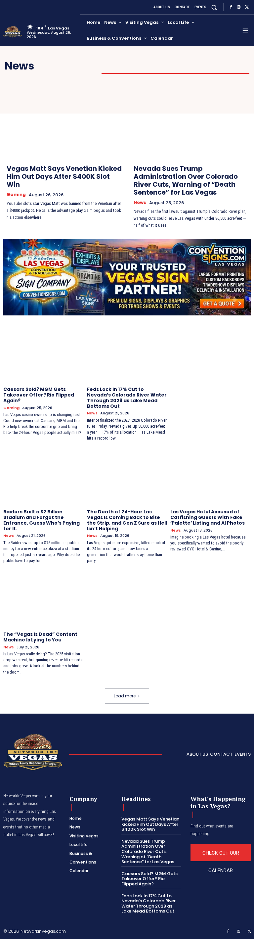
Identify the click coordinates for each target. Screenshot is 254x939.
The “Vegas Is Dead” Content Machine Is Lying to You (40, 637)
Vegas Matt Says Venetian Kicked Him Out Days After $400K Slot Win (64, 176)
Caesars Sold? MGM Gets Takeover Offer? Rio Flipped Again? (38, 395)
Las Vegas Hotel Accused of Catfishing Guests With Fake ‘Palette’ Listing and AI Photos (207, 517)
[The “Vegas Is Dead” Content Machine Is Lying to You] (43, 598)
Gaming (236, 66)
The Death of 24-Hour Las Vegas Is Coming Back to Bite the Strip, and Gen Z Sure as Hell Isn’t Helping (127, 520)
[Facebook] (231, 7)
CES (184, 66)
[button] (214, 7)
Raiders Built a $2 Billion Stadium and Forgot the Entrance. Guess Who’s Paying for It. (41, 520)
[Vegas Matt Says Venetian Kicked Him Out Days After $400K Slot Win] (63, 123)
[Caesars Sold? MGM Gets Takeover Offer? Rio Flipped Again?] (43, 353)
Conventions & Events (135, 66)
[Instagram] (239, 7)
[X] (247, 7)
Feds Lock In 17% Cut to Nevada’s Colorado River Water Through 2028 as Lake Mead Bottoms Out (127, 397)
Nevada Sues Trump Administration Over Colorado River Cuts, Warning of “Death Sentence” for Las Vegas (186, 180)
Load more (125, 696)
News (140, 202)
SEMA (207, 66)
